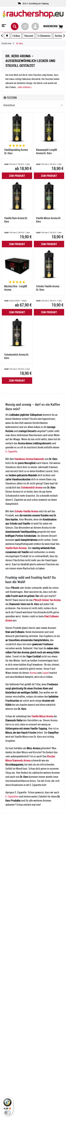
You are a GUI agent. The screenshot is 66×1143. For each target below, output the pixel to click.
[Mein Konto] (35, 26)
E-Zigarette (11, 451)
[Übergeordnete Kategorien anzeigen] (6, 36)
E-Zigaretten (11, 796)
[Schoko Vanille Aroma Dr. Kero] (49, 264)
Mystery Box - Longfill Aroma (15, 288)
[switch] (7, 1112)
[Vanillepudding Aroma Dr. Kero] (17, 127)
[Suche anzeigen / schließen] (14, 26)
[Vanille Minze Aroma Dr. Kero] (49, 196)
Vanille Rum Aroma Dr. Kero (16, 219)
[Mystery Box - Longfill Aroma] (17, 264)
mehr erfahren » (25, 87)
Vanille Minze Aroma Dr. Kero (48, 219)
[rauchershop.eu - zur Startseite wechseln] (33, 17)
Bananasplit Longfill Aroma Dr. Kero (46, 151)
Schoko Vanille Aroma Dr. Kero (47, 288)
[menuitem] (3, 26)
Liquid (45, 673)
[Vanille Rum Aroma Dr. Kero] (17, 196)
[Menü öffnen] (3, 26)
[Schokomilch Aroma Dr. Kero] (17, 332)
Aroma (33, 673)
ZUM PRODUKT (17, 176)
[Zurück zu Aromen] (14, 43)
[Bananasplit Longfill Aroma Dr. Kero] (49, 127)
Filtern (11, 98)
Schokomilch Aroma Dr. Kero (16, 356)
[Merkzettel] (25, 26)
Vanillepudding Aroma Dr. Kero (16, 151)
